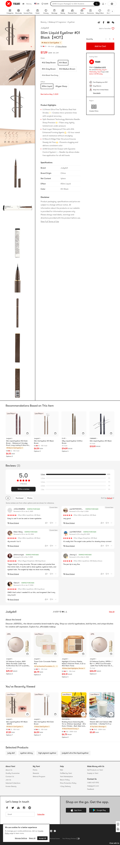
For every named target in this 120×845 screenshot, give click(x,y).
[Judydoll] (60, 611)
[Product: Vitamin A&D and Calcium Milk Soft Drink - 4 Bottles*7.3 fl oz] (101, 704)
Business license (55, 838)
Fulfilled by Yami (66, 773)
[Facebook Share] (103, 22)
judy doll (11, 753)
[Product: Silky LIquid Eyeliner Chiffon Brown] (73, 424)
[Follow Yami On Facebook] (7, 807)
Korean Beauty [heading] (11, 786)
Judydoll (45, 28)
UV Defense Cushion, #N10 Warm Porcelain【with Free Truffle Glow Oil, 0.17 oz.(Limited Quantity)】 (18, 664)
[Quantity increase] (113, 39)
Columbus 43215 (100, 67)
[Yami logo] (13, 4)
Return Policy (65, 780)
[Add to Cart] (27, 433)
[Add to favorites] (113, 28)
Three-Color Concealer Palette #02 (45, 662)
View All (111, 612)
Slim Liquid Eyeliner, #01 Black (101, 441)
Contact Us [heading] (10, 776)
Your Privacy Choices (69, 838)
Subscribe (40, 814)
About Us (9, 770)
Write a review (23, 489)
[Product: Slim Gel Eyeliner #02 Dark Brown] (46, 704)
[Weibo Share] (99, 22)
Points (35, 770)
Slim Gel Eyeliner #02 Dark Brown (44, 723)
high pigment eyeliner (47, 753)
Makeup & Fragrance (57, 22)
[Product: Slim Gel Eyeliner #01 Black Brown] (46, 424)
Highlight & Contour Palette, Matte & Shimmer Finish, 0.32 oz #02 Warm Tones (73, 664)
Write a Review (62, 46)
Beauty (29, 4)
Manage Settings (21, 838)
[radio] (49, 62)
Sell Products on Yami (95, 770)
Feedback (90, 789)
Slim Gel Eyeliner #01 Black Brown (44, 442)
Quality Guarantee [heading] (12, 773)
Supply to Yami (92, 773)
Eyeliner (71, 22)
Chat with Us (114, 843)
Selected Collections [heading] (13, 783)
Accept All (42, 838)
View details (96, 93)
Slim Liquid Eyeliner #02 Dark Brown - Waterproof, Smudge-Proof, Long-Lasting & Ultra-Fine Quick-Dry (18, 443)
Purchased (19, 498)
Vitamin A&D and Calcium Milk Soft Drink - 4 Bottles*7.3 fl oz (101, 723)
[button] (44, 3)
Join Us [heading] (8, 780)
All (23, 4)
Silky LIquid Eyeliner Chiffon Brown (72, 442)
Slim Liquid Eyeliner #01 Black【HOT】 (17, 723)
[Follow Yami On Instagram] (24, 807)
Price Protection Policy (68, 783)
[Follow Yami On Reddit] (29, 807)
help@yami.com (93, 786)
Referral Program (39, 776)
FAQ (61, 770)
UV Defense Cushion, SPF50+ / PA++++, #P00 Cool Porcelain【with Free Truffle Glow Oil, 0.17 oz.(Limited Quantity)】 (102, 664)
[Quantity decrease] (106, 39)
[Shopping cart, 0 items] (112, 4)
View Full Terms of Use (50, 222)
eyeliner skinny (26, 753)
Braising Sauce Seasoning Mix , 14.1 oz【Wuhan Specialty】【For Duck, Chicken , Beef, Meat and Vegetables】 (74, 724)
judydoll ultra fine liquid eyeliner (75, 753)
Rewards (36, 773)
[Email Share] (108, 22)
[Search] (97, 4)
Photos (29, 498)
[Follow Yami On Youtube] (18, 807)
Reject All (32, 838)
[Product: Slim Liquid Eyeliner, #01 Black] (101, 424)
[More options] (56, 523)
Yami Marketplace (66, 776)
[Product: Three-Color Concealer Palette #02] (46, 644)
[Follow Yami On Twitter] (12, 807)
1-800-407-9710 (93, 783)
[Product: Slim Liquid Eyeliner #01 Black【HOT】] (18, 704)
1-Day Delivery (65, 786)
